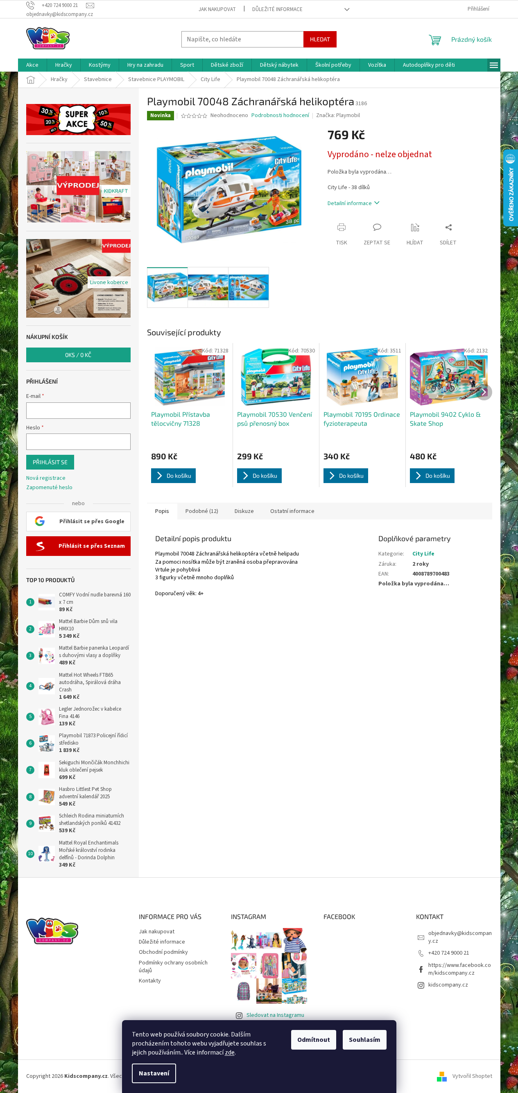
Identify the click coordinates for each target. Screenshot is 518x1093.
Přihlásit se (50, 461)
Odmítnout (313, 1039)
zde (230, 1052)
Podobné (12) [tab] (201, 511)
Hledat (320, 39)
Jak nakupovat (217, 9)
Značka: (338, 115)
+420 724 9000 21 (448, 953)
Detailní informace (350, 203)
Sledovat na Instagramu (275, 1015)
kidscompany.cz (448, 985)
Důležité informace (277, 9)
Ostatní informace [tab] (292, 511)
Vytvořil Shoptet (472, 1076)
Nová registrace (46, 478)
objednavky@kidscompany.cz (460, 937)
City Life (423, 554)
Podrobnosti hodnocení (280, 116)
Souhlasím (364, 1039)
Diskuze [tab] (244, 511)
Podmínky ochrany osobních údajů (173, 967)
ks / (78, 354)
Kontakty (150, 981)
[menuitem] (32, 65)
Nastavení (154, 1073)
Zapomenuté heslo (49, 488)
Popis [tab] (162, 511)
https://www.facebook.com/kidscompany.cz (459, 969)
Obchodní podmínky (163, 952)
